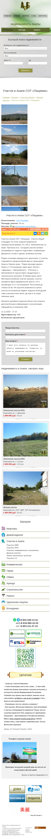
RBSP (27, 831)
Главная (7, 16)
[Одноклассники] (38, 233)
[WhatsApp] (46, 233)
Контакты (42, 16)
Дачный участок (10, 507)
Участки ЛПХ (12, 548)
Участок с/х (12, 558)
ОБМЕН (37, 30)
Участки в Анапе (28, 97)
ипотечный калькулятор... (26, 226)
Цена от (7, 60)
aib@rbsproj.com (13, 830)
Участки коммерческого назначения (22, 550)
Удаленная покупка (17, 602)
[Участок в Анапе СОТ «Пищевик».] (14, 123)
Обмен (10, 577)
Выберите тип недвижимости (16, 45)
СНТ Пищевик (22, 220)
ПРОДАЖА (8, 30)
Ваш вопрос (11, 341)
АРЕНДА (22, 30)
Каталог (16, 16)
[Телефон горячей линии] (20, 762)
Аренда (11, 583)
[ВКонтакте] (35, 233)
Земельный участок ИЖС (14, 410)
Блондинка (13, 608)
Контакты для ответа (15, 334)
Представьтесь (12, 328)
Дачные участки (14, 553)
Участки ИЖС (13, 545)
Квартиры (12, 528)
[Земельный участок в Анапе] (14, 205)
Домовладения (15, 535)
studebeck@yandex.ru (10, 831)
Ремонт (11, 596)
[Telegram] (42, 233)
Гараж (10, 571)
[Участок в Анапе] (14, 185)
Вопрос (25, 16)
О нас (33, 16)
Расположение (10, 53)
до (30, 60)
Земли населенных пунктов (19, 555)
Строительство (15, 589)
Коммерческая (14, 564)
